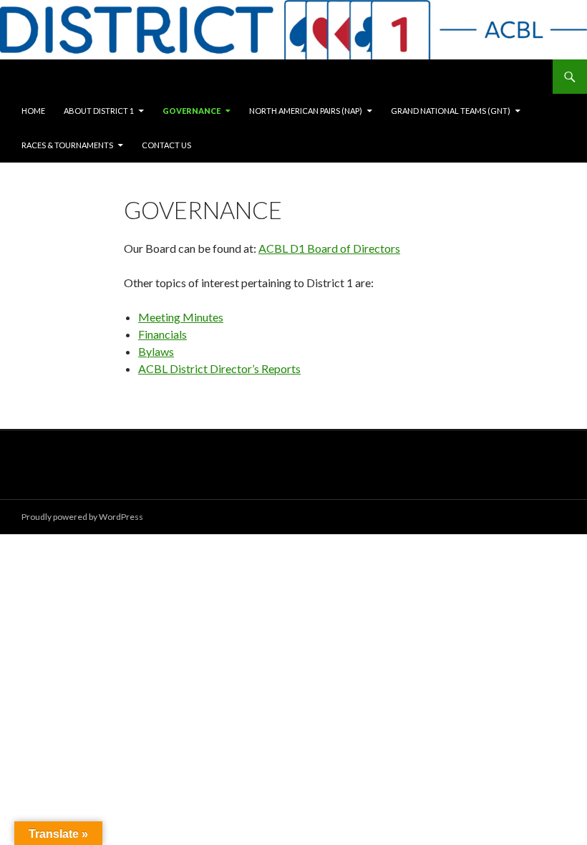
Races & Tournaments (67, 145)
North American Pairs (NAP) (305, 110)
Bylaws (156, 351)
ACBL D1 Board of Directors (329, 248)
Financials (162, 334)
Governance (191, 110)
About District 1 (99, 110)
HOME (33, 110)
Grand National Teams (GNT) (450, 110)
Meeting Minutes (180, 317)
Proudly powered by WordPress (82, 516)
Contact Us (166, 145)
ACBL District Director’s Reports (219, 368)
